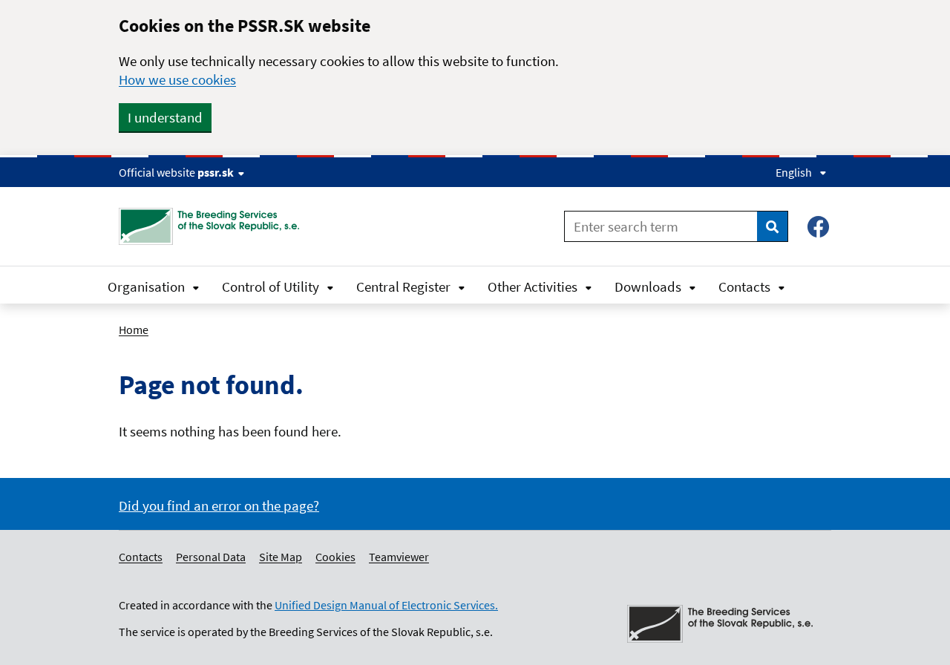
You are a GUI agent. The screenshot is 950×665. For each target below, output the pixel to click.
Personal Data (211, 556)
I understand (165, 117)
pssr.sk (215, 172)
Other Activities (532, 286)
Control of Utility (270, 286)
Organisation (146, 286)
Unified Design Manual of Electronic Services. (386, 604)
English (794, 172)
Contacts (744, 286)
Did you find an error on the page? (219, 505)
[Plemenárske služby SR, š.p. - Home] (214, 226)
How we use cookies (177, 79)
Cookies (335, 556)
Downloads (648, 286)
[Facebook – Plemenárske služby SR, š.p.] (818, 227)
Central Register (403, 286)
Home (133, 329)
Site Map (280, 556)
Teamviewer (399, 556)
